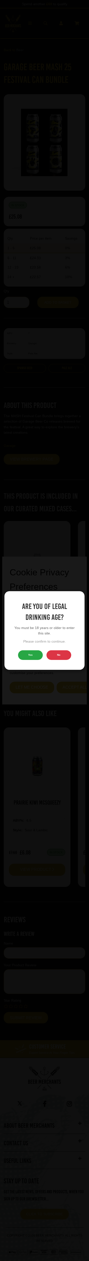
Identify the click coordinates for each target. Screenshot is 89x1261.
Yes (30, 654)
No (58, 654)
